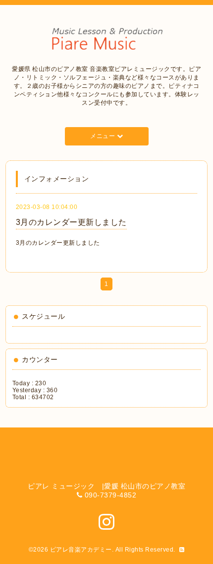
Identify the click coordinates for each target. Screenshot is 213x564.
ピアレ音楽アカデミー (81, 549)
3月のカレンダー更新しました (71, 222)
